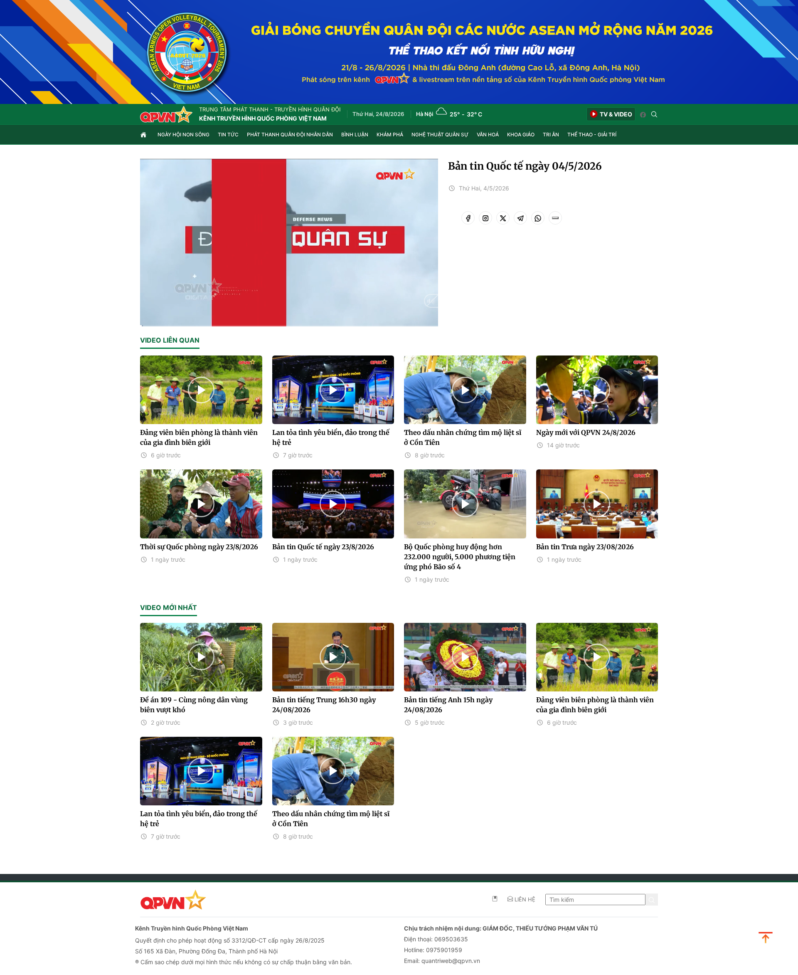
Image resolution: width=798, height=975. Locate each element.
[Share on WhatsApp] (538, 218)
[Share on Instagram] (485, 218)
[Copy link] (555, 218)
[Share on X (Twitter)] (503, 218)
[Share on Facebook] (468, 218)
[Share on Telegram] (520, 218)
